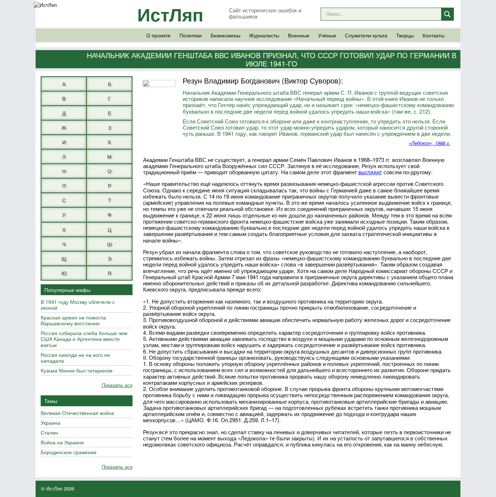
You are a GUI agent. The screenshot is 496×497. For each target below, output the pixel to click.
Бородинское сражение (69, 452)
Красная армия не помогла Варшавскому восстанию (73, 320)
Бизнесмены (225, 35)
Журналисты (264, 35)
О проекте (158, 35)
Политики (190, 35)
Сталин (49, 432)
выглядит (370, 172)
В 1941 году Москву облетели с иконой (78, 305)
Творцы (405, 35)
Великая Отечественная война (77, 413)
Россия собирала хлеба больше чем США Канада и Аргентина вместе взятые (84, 339)
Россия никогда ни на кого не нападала (75, 358)
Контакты (433, 35)
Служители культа (366, 35)
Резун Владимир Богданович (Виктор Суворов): (263, 80)
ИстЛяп (170, 14)
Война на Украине (62, 442)
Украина (50, 423)
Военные (298, 35)
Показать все (117, 385)
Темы (50, 400)
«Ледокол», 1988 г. (429, 142)
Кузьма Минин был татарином (77, 370)
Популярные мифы (67, 289)
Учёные (327, 35)
